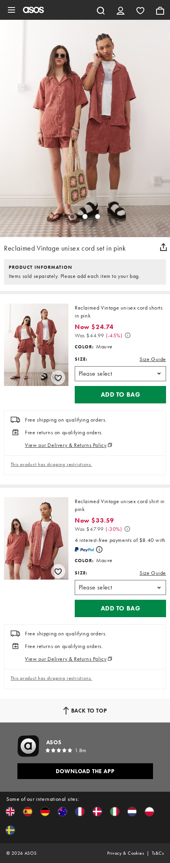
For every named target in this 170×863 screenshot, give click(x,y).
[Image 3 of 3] (97, 216)
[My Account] (120, 10)
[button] (120, 394)
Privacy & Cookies (125, 853)
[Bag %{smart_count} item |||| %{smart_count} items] (160, 10)
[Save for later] (58, 377)
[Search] (101, 10)
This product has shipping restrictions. (51, 464)
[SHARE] (163, 247)
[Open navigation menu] (11, 10)
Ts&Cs (158, 853)
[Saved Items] (140, 10)
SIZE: (81, 359)
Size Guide (153, 359)
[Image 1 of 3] (72, 216)
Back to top (89, 710)
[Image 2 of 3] (85, 216)
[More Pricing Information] (128, 335)
